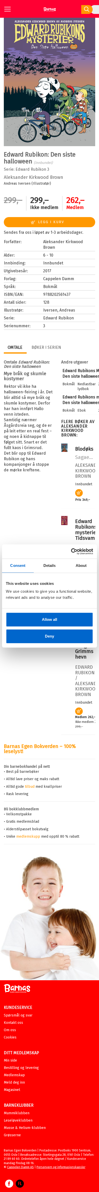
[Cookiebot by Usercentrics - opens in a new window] (71, 551)
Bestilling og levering (21, 1068)
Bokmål (50, 286)
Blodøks (84, 449)
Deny (49, 636)
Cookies (10, 1037)
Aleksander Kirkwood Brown (33, 177)
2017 (47, 270)
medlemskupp (28, 836)
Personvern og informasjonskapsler (61, 1167)
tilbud (30, 786)
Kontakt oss (13, 1023)
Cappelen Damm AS (20, 1167)
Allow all (49, 619)
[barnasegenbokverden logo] (17, 989)
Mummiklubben (16, 1113)
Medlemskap (14, 1075)
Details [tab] (49, 565)
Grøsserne (12, 1135)
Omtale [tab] (15, 347)
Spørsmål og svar (18, 1015)
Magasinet (12, 1090)
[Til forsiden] (49, 11)
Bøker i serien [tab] (46, 347)
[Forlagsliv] (20, 1186)
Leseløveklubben (18, 1120)
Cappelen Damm (58, 278)
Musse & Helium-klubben (25, 1128)
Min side (10, 1060)
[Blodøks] (64, 451)
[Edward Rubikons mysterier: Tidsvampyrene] (64, 524)
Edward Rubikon (30, 169)
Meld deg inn (14, 1082)
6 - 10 (48, 255)
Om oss (10, 1030)
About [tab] (81, 565)
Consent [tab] (17, 565)
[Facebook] (9, 1186)
